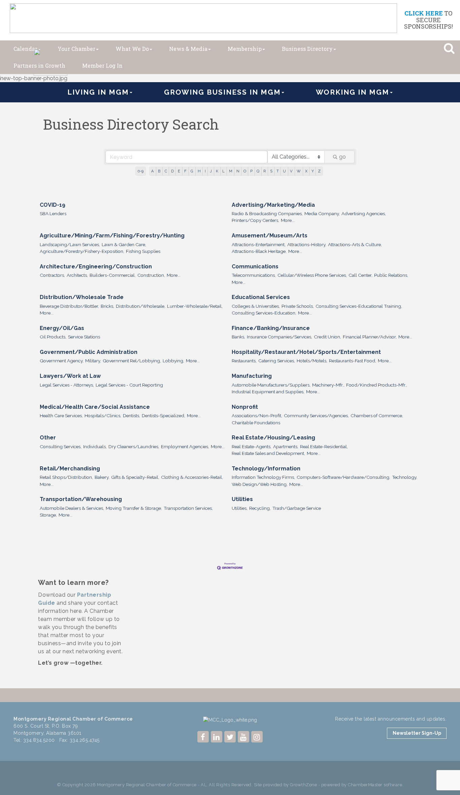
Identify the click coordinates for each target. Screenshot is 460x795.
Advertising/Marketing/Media (273, 205)
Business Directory (307, 48)
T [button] (277, 171)
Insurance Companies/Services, (279, 336)
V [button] (291, 171)
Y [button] (312, 171)
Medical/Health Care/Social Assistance (95, 407)
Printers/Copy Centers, (255, 220)
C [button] (166, 171)
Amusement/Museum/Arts (269, 235)
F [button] (185, 171)
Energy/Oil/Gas (62, 328)
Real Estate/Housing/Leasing (273, 437)
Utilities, (240, 508)
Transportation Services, (188, 508)
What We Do (132, 48)
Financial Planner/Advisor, (370, 336)
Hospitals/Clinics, (103, 415)
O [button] (244, 171)
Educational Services (261, 297)
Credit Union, (327, 336)
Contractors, (52, 275)
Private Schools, (298, 306)
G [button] (192, 171)
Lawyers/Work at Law (70, 376)
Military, (93, 360)
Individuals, (95, 446)
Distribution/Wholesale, (140, 306)
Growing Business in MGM (222, 92)
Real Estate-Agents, (251, 446)
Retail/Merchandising (70, 468)
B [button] (159, 171)
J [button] (211, 171)
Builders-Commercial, (113, 275)
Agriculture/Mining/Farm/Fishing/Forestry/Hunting (112, 235)
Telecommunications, (254, 275)
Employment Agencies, (185, 446)
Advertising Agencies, (363, 213)
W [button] (299, 171)
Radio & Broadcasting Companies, (267, 213)
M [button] (230, 171)
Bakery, (102, 477)
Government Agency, (62, 360)
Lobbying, (173, 360)
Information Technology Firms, (263, 477)
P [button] (251, 171)
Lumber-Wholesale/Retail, (195, 306)
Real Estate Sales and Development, (268, 453)
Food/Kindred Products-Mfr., (376, 385)
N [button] (237, 171)
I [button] (205, 171)
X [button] (306, 171)
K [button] (217, 171)
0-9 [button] (140, 171)
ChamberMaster (365, 784)
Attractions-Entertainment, (259, 244)
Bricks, (107, 306)
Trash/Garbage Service (296, 508)
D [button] (172, 171)
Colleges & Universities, (256, 306)
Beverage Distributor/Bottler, (69, 306)
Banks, (238, 336)
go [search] (342, 157)
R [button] (264, 171)
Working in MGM (352, 92)
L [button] (223, 171)
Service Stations (84, 336)
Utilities (242, 499)
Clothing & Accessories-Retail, (192, 477)
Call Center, (360, 275)
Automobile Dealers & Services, (72, 508)
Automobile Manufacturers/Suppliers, (271, 385)
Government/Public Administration (88, 352)
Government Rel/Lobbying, (132, 360)
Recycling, (260, 508)
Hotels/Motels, (312, 360)
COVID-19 (52, 205)
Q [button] (258, 171)
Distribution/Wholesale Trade (82, 297)
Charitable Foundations (256, 422)
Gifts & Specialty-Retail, (135, 477)
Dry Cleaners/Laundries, (133, 446)
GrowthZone (303, 784)
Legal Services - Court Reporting (129, 385)
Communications (255, 266)
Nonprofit (245, 407)
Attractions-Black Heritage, (259, 251)
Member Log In (102, 65)
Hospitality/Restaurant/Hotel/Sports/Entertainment (306, 352)
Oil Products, (53, 336)
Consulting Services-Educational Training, (359, 306)
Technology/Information (266, 468)
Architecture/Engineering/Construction (96, 266)
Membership (245, 48)
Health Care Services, (61, 415)
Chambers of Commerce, (377, 415)
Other (48, 437)
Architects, (77, 275)
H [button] (199, 171)
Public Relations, (391, 275)
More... (288, 220)
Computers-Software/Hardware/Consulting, (343, 477)
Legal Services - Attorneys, (67, 385)
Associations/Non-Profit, (257, 415)
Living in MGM (98, 92)
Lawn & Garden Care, (124, 244)
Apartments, (285, 446)
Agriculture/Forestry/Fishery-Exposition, (82, 251)
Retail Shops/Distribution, (66, 477)
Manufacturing (252, 376)
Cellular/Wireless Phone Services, (312, 275)
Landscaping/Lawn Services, (70, 244)
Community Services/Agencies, (316, 415)
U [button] (284, 171)
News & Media (188, 48)
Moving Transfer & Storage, (134, 508)
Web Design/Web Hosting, (260, 484)
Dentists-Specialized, (163, 415)
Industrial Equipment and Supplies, (268, 391)
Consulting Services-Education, (264, 313)
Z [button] (319, 171)
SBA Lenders (53, 213)
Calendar (25, 48)
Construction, (151, 275)
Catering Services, (276, 360)
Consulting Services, (60, 446)
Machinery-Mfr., (328, 385)
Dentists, (131, 415)
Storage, (48, 515)
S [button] (271, 171)
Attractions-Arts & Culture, (355, 244)
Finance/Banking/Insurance (271, 328)
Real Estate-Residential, (324, 446)
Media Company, (322, 213)
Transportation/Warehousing (81, 499)
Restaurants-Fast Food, (352, 360)
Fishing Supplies (143, 251)
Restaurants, (244, 360)
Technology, (404, 477)
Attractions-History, (306, 244)
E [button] (179, 171)
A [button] (152, 171)
